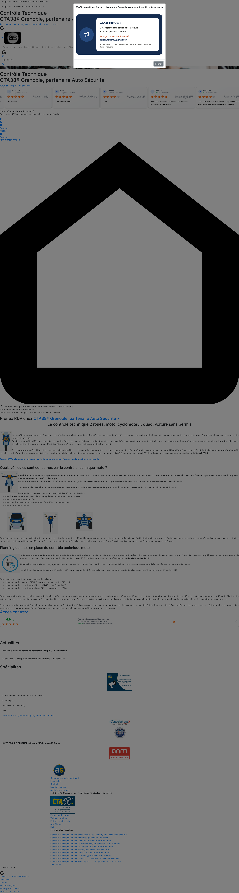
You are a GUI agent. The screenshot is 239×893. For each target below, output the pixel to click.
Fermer (158, 64)
